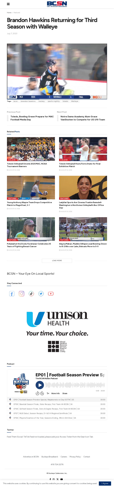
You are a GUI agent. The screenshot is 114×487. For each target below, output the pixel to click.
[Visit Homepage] (57, 4)
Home (9, 13)
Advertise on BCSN (31, 457)
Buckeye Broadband (50, 457)
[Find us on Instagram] (54, 479)
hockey (42, 101)
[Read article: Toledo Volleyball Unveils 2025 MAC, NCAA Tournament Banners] (31, 149)
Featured (17, 13)
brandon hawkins (28, 101)
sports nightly (54, 101)
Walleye (74, 101)
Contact (86, 457)
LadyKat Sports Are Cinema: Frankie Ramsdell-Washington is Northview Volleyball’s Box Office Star (81, 205)
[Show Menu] (8, 4)
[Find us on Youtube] (61, 479)
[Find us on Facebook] (50, 479)
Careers (64, 457)
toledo (65, 101)
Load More (57, 261)
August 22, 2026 (14, 170)
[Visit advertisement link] (57, 330)
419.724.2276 (57, 464)
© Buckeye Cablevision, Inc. (57, 473)
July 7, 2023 (12, 34)
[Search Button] (105, 4)
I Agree (105, 483)
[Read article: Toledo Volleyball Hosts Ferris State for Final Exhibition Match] (83, 149)
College (12, 160)
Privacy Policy (75, 457)
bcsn (16, 101)
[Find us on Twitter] (57, 479)
